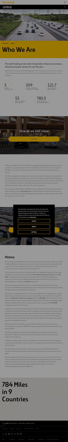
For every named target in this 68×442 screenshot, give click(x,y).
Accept (34, 221)
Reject (34, 226)
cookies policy (33, 217)
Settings (34, 232)
